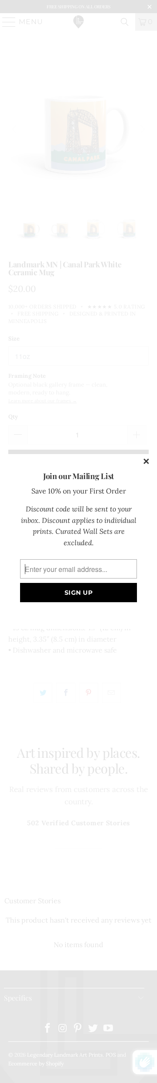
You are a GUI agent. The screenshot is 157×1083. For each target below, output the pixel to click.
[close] (146, 462)
